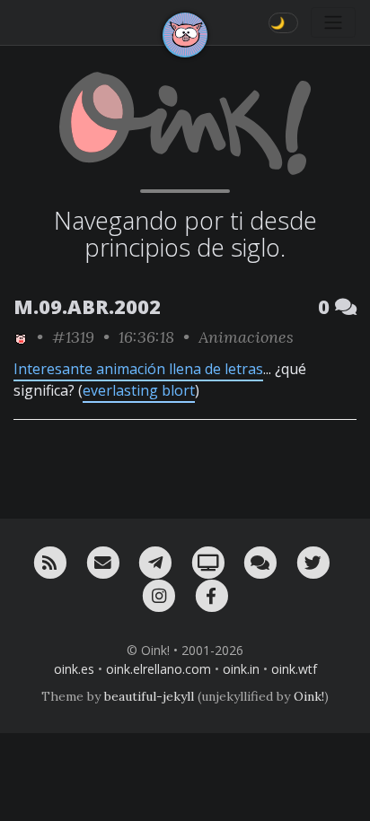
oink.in (241, 668)
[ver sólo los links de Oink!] (20, 337)
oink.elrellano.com (158, 668)
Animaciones (246, 337)
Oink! (309, 696)
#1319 (73, 337)
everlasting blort (139, 390)
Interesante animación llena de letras (138, 369)
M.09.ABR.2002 (87, 306)
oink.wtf (294, 668)
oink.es (74, 668)
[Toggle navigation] (333, 22)
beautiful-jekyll (149, 696)
